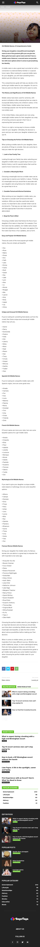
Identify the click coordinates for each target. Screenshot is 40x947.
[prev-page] (3, 719)
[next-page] (6, 719)
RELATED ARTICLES (9, 687)
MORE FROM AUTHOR (24, 687)
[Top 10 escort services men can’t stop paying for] (6, 703)
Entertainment (5, 772)
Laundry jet (34, 680)
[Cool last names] (6, 872)
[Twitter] (8, 669)
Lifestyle (8, 7)
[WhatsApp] (16, 669)
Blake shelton (6, 680)
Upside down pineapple (20, 851)
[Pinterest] (12, 669)
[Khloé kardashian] (6, 863)
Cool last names (18, 870)
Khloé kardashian (18, 860)
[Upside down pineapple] (6, 854)
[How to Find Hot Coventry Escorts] (6, 712)
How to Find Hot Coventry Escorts (24, 710)
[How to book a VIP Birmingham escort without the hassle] (6, 839)
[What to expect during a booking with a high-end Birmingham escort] (6, 694)
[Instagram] (17, 942)
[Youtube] (27, 942)
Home (2, 7)
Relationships (5, 761)
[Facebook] (4, 669)
